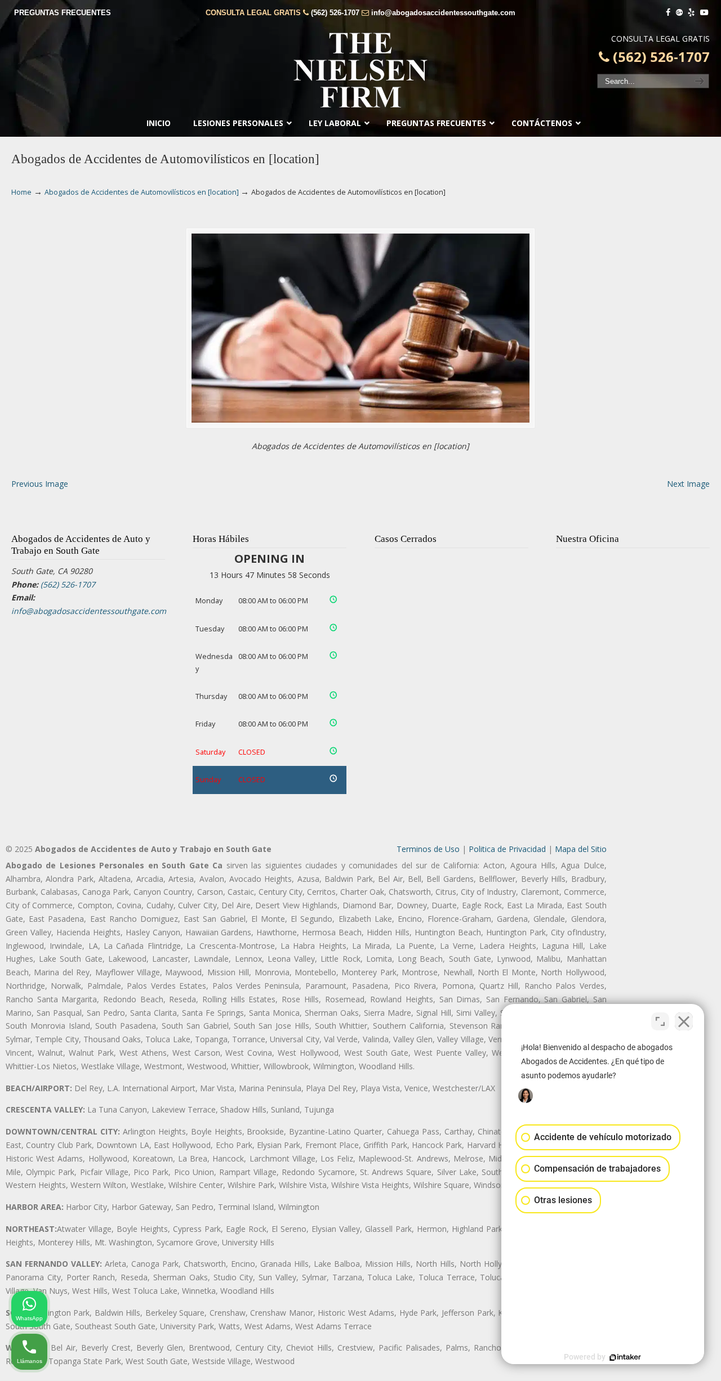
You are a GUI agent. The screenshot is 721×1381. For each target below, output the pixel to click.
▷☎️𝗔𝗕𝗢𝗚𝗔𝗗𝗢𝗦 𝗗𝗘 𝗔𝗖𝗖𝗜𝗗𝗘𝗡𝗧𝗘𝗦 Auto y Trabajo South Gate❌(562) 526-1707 (360, 70)
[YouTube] (704, 12)
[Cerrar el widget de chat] (684, 1021)
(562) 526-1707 (335, 12)
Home (21, 192)
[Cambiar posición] (660, 1021)
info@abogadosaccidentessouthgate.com (443, 12)
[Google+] (679, 12)
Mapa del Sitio (581, 849)
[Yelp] (692, 12)
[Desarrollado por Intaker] (625, 1357)
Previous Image (39, 483)
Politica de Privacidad (507, 849)
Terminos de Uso (428, 849)
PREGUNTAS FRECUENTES (62, 12)
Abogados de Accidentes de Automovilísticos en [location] (141, 192)
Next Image (688, 483)
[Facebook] (668, 12)
